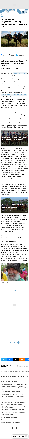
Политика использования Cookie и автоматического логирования (10, 392)
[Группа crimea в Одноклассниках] (22, 359)
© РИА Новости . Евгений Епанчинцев (8, 282)
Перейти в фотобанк (20, 48)
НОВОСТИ (4, 377)
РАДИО (20, 377)
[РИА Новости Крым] (6, 15)
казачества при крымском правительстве (13, 95)
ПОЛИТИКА (4, 372)
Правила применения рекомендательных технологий (12, 397)
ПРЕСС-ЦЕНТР (12, 377)
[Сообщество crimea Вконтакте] (10, 359)
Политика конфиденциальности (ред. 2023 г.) (13, 395)
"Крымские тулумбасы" (20, 73)
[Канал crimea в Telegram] (4, 359)
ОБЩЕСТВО (11, 372)
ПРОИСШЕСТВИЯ (19, 372)
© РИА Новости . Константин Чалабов (8, 48)
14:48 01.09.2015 (4, 29)
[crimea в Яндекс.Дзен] (16, 359)
